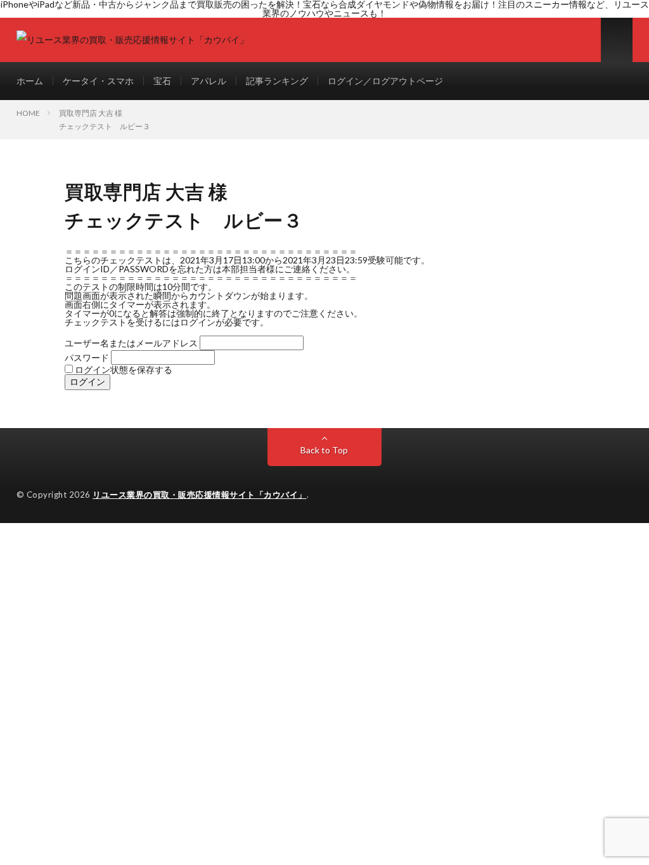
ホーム (29, 80)
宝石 (162, 80)
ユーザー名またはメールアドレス (131, 343)
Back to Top (324, 450)
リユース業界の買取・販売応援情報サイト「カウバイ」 (200, 494)
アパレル (208, 80)
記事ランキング (277, 80)
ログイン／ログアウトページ (385, 80)
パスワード (87, 357)
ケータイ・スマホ (98, 80)
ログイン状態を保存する (122, 369)
